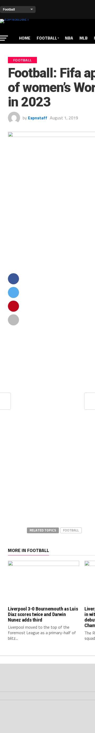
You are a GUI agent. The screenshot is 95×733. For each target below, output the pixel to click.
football (71, 530)
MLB (83, 38)
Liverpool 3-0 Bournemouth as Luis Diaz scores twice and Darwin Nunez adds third (43, 614)
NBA (69, 38)
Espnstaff (37, 118)
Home (24, 38)
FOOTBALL (47, 38)
